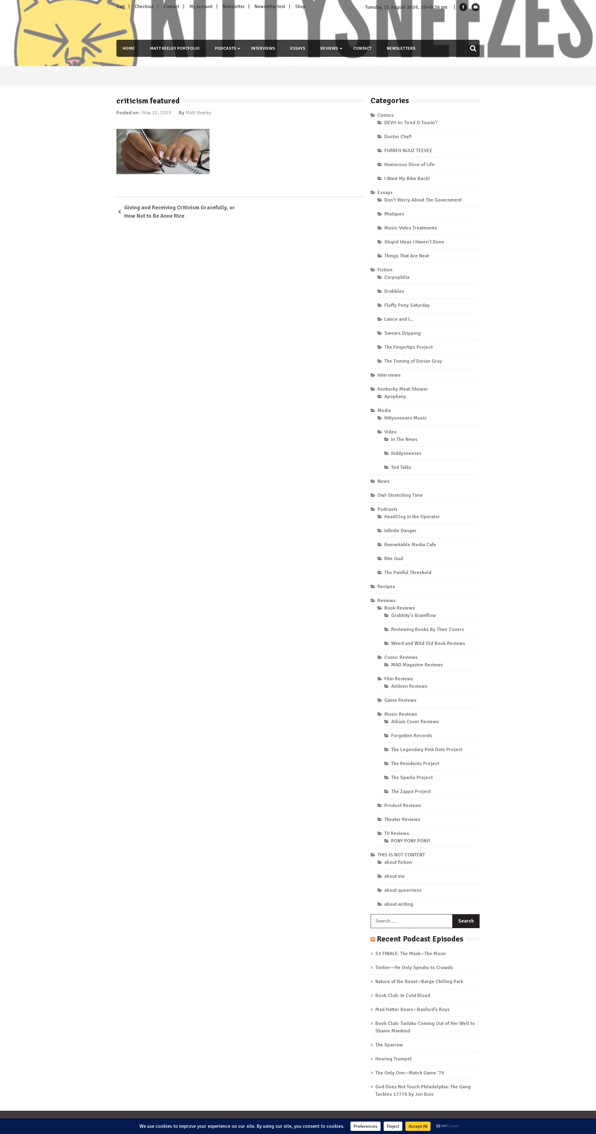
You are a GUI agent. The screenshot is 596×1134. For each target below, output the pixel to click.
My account (201, 6)
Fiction (384, 270)
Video (390, 432)
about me (394, 876)
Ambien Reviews (409, 686)
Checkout (144, 6)
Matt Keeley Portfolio (175, 48)
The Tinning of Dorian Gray (413, 361)
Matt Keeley (198, 113)
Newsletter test (270, 6)
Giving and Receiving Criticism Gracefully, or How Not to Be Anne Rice (179, 211)
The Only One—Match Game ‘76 (409, 1073)
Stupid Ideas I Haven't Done (414, 242)
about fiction (398, 862)
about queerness (403, 890)
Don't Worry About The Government (423, 200)
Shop (300, 6)
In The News (404, 439)
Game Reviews (400, 700)
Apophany (395, 396)
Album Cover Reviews (415, 722)
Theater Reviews (402, 819)
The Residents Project (415, 763)
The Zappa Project (411, 791)
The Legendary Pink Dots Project (427, 749)
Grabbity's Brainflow (413, 615)
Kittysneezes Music (405, 418)
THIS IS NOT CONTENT (401, 855)
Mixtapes (394, 214)
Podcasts (225, 48)
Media (384, 410)
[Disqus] (239, 314)
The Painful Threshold (407, 572)
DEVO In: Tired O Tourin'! (410, 123)
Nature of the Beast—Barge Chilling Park (419, 981)
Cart (120, 6)
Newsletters (401, 48)
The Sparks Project (412, 777)
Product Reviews (402, 805)
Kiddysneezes (406, 453)
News (383, 481)
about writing (398, 904)
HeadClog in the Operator (412, 517)
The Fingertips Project (408, 347)
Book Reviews (399, 608)
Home (129, 48)
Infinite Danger (400, 531)
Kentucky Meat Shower (402, 389)
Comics (385, 115)
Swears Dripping (402, 333)
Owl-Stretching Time (400, 495)
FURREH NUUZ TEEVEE (408, 150)
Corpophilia (396, 277)
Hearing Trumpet (393, 1059)
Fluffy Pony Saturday (407, 305)
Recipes (386, 586)
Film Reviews (398, 679)
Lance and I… (398, 319)
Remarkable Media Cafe (410, 545)
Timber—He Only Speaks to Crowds (414, 967)
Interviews (263, 48)
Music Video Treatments (410, 228)
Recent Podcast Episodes (420, 939)
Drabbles (394, 291)
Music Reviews (400, 714)
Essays (297, 48)
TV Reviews (396, 833)
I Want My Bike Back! (407, 178)
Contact (171, 6)
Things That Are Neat (406, 256)
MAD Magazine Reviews (417, 665)
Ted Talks (401, 467)
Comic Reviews (401, 657)
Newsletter (234, 6)
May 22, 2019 (156, 113)
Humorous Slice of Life (409, 164)
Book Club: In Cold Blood (402, 995)
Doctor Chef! (398, 137)
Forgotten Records (411, 736)
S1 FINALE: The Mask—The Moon (410, 953)
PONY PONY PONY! (410, 841)
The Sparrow (389, 1045)
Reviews (329, 48)
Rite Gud (393, 559)
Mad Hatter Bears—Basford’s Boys (412, 1009)
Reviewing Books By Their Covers (427, 629)
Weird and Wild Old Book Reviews (428, 643)
